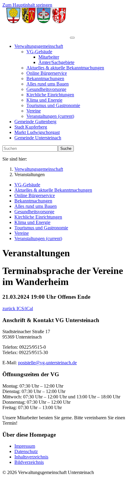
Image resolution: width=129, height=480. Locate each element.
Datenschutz (26, 451)
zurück (9, 308)
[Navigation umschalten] (72, 38)
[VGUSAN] (36, 36)
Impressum (24, 446)
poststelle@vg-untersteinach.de (47, 362)
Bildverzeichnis (29, 462)
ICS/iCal (24, 308)
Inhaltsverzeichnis (31, 456)
